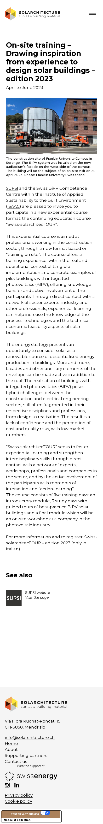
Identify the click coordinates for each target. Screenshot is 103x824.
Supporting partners (26, 755)
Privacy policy (19, 795)
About (11, 749)
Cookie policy (18, 801)
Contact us (16, 761)
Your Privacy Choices (25, 814)
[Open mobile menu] (93, 14)
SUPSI (12, 188)
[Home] (32, 19)
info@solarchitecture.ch (30, 737)
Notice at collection (17, 820)
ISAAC (13, 206)
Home (11, 743)
